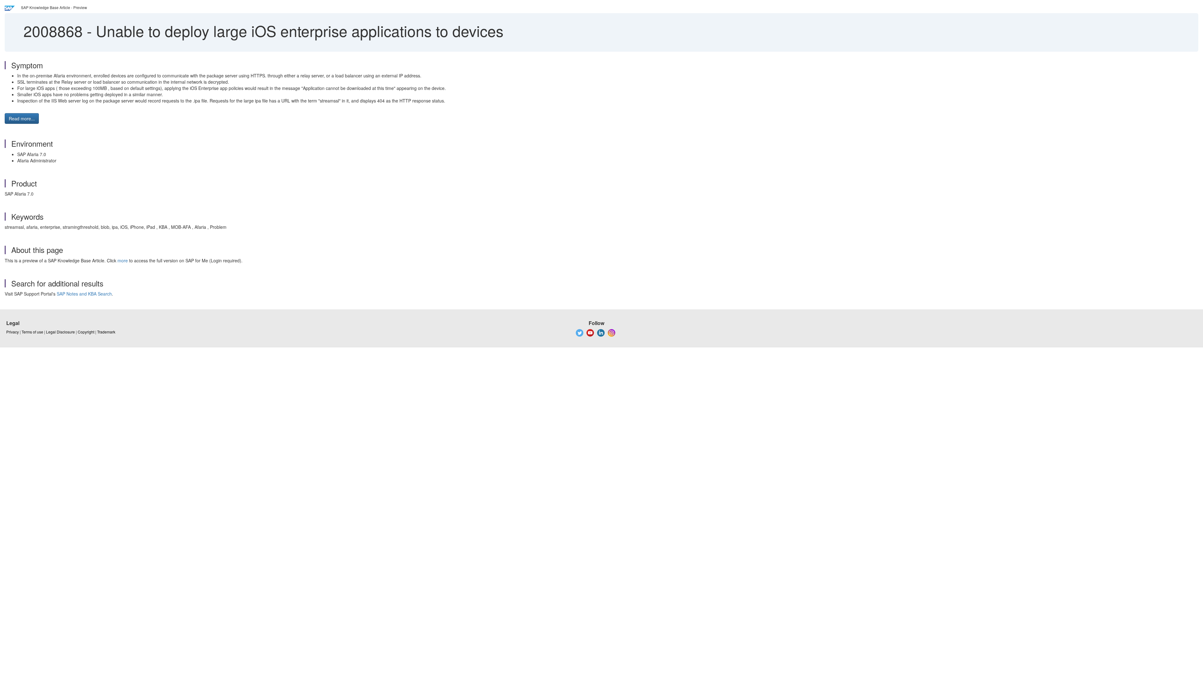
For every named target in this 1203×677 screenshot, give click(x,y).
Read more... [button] (22, 118)
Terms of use (32, 331)
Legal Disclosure (60, 331)
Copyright (86, 331)
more (122, 260)
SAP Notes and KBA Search (84, 294)
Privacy (12, 331)
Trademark (106, 331)
